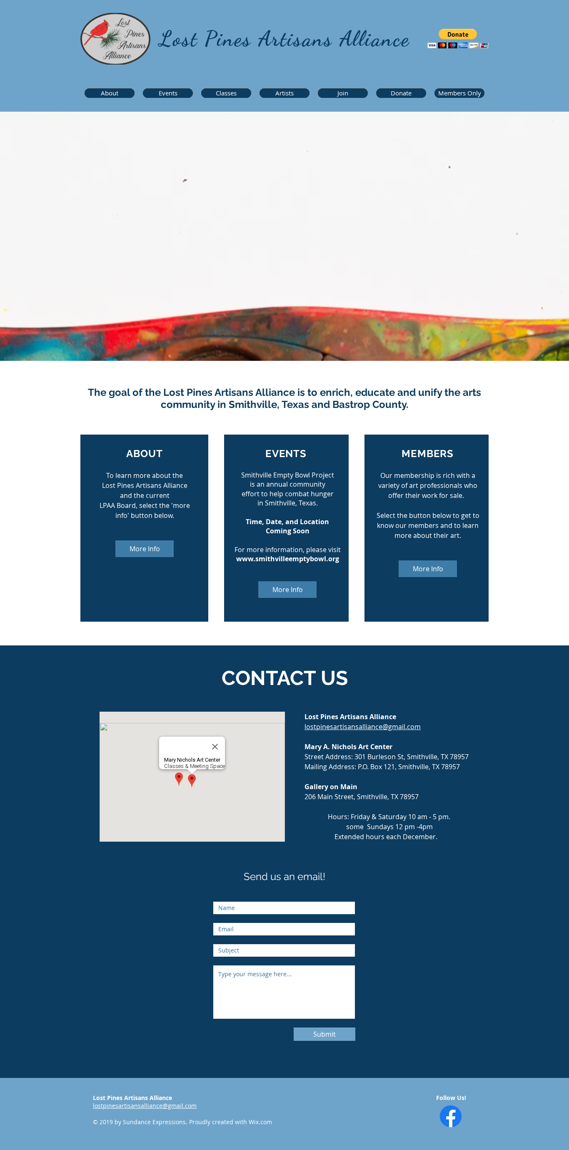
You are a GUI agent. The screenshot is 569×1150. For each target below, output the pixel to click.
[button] (458, 38)
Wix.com (260, 1122)
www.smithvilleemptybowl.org (287, 558)
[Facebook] (450, 1116)
